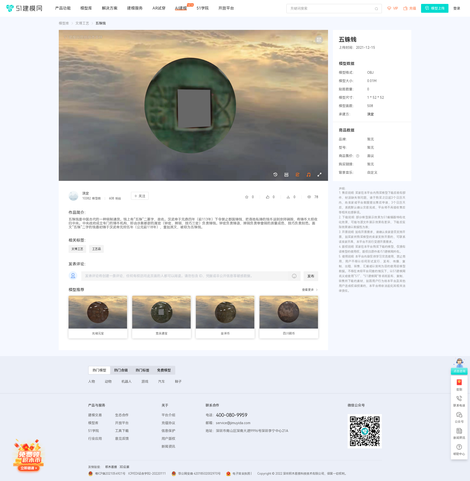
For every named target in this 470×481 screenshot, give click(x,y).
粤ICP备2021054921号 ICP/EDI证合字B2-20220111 (130, 473)
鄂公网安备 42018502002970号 (199, 473)
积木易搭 (111, 467)
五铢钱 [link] (100, 23)
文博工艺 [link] (82, 23)
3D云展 (124, 467)
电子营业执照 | (242, 473)
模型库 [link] (64, 23)
